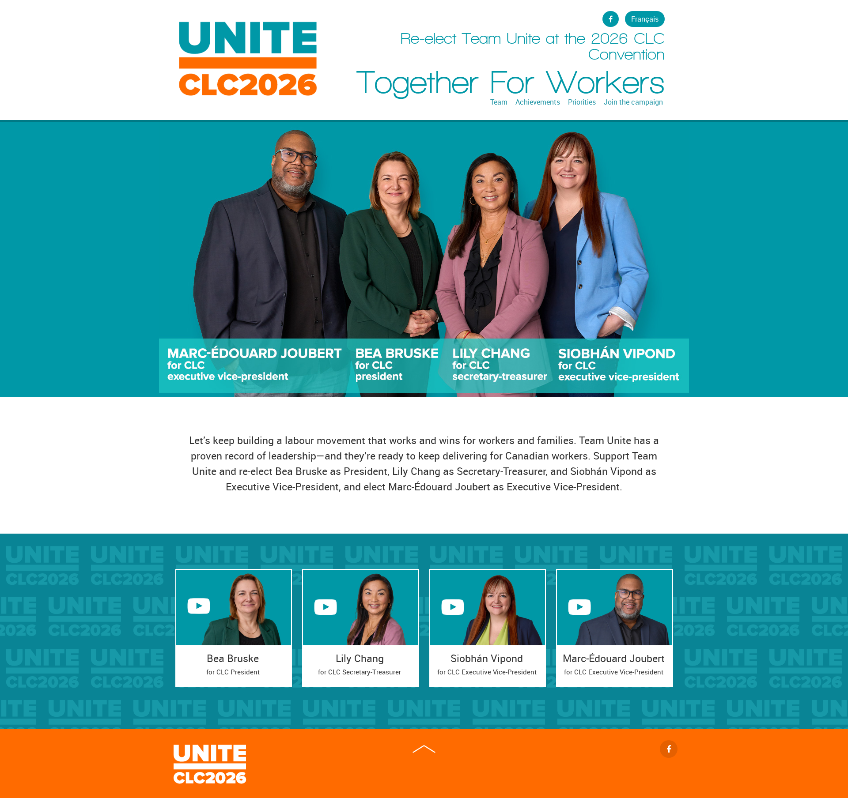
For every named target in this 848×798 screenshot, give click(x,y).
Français (645, 19)
